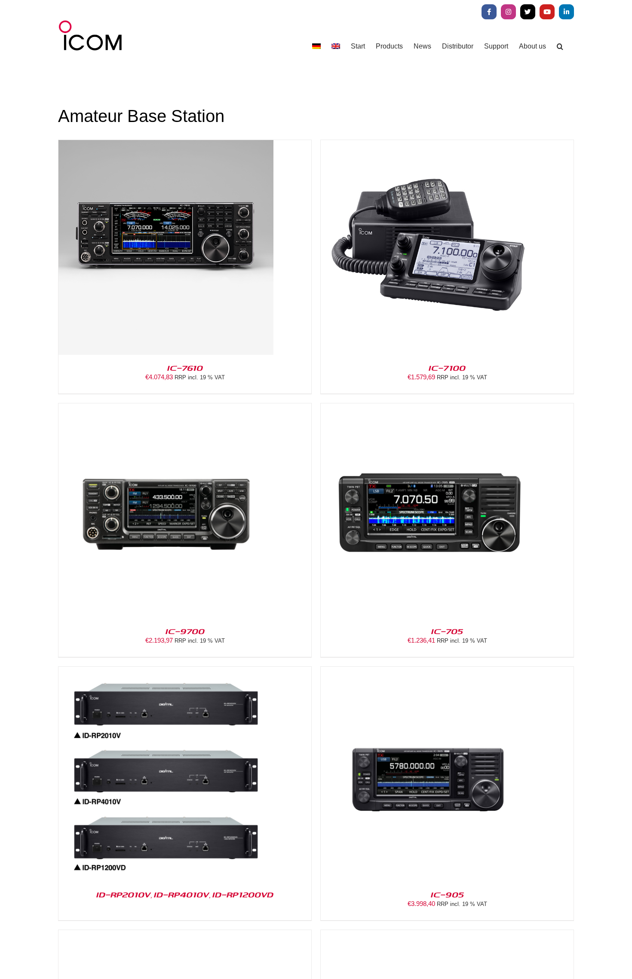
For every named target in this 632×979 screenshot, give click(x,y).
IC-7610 (185, 367)
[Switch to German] (316, 46)
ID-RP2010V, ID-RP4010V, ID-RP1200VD (184, 894)
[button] (560, 46)
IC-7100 (447, 367)
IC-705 (447, 631)
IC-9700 (185, 631)
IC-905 (447, 894)
